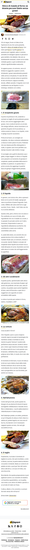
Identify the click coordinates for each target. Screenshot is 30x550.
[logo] (7, 2)
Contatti (24, 531)
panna (19, 50)
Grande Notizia (18, 13)
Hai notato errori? (25, 509)
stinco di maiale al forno (15, 47)
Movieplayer (11, 540)
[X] (12, 526)
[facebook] (15, 526)
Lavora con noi (14, 532)
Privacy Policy (18, 531)
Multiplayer (4, 540)
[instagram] (21, 526)
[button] (2, 38)
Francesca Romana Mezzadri (11, 34)
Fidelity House (24, 540)
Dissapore (11, 13)
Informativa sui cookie (8, 531)
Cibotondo (12, 496)
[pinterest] (18, 526)
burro (9, 50)
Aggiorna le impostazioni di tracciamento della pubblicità (15, 534)
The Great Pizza (10, 541)
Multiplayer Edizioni (19, 541)
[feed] (9, 526)
